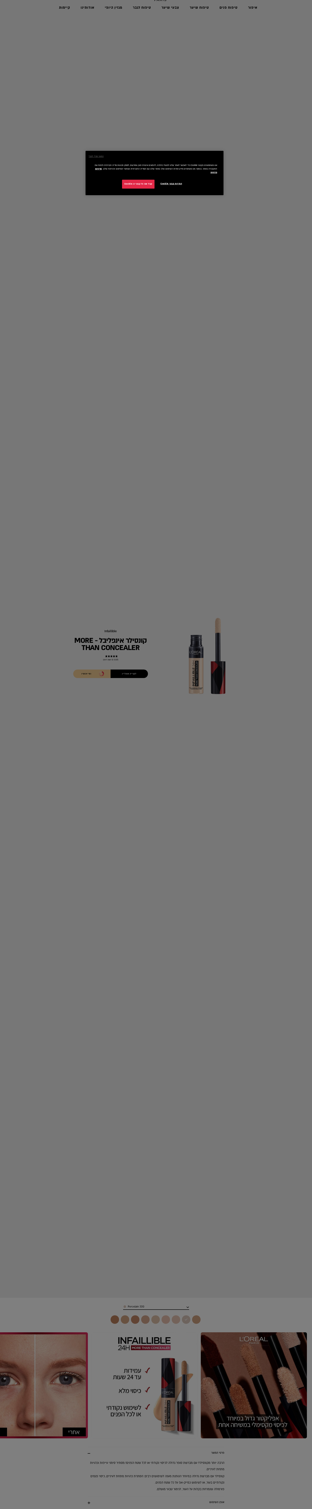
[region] (154, 173)
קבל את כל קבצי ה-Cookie (138, 183)
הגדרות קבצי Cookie (171, 183)
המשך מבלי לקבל (96, 156)
